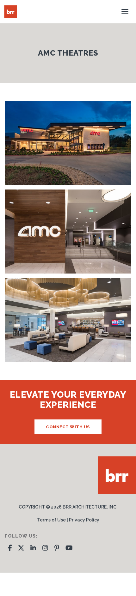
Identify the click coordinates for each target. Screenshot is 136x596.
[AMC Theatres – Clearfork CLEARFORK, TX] (68, 143)
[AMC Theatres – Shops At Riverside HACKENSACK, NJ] (68, 320)
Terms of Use (51, 519)
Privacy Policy (84, 519)
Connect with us (68, 426)
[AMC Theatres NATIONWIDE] (68, 232)
